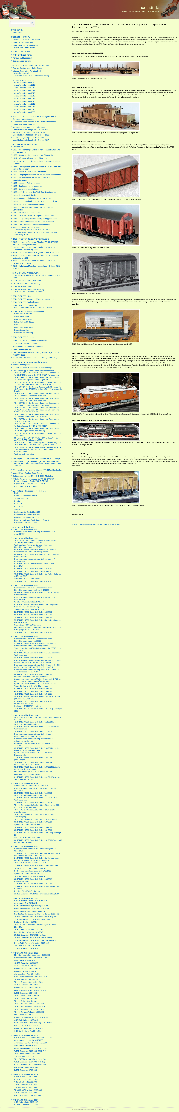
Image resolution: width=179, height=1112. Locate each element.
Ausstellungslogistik (21, 73)
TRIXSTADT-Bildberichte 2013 (25, 783)
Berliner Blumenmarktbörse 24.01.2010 (28, 1028)
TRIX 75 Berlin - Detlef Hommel (25, 998)
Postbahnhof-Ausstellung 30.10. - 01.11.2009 (30, 1048)
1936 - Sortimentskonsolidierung (26, 189)
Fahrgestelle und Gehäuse (24, 322)
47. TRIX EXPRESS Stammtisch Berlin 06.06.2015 (33, 688)
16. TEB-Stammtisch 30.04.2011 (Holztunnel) (30, 935)
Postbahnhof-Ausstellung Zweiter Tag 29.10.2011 (32, 908)
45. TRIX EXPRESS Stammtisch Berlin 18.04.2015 (33, 694)
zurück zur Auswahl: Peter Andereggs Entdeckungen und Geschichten (96, 524)
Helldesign (80, 1109)
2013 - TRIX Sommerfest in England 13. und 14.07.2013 (36, 252)
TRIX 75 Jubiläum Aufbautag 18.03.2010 (29, 1012)
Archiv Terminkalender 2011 (24, 107)
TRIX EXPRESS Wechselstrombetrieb (28, 312)
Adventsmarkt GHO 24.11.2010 (25, 960)
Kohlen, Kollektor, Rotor (23, 319)
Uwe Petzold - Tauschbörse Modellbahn (29, 491)
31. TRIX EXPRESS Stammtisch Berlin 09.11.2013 (33, 802)
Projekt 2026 (17, 30)
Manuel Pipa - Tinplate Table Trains (27, 473)
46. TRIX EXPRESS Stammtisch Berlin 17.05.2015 (33, 691)
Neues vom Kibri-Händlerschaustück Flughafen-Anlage (35, 357)
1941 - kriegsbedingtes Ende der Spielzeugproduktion (35, 219)
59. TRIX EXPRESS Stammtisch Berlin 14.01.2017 (33, 581)
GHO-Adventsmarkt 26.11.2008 (25, 1082)
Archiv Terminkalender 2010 (24, 109)
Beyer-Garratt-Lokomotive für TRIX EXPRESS (31, 484)
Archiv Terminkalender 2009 (24, 112)
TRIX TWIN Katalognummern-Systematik (30, 340)
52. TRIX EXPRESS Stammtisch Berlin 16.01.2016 (33, 632)
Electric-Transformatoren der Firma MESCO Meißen (33, 307)
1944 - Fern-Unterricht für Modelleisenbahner (31, 225)
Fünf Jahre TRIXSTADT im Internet (27, 774)
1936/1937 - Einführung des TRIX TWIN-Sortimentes (34, 192)
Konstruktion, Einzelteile (23, 314)
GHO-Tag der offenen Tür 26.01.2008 (28, 1095)
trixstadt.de (148, 7)
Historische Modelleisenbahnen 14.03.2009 (30, 1064)
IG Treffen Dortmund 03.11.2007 (26, 1105)
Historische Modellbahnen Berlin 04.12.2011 (30, 900)
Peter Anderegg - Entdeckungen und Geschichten (33, 371)
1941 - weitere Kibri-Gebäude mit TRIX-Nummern (33, 222)
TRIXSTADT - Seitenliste (23, 42)
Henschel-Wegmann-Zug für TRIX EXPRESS (31, 481)
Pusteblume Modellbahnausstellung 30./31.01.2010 (33, 1023)
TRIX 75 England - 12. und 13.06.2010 (28, 982)
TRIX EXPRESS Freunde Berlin (26, 45)
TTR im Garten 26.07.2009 (24, 1056)
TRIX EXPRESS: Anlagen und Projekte (29, 362)
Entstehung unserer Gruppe (24, 47)
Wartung (17, 325)
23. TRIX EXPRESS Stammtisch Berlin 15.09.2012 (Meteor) (36, 865)
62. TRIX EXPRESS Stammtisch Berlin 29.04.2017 (33, 568)
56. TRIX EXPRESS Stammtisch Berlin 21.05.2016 (33, 612)
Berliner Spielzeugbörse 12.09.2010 (27, 968)
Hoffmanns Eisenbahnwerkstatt (25, 496)
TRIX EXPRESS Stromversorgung (27, 305)
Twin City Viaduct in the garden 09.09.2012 (30, 868)
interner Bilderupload (21, 365)
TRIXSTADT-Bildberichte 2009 (25, 1035)
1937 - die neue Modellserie (24, 195)
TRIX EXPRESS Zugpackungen (26, 337)
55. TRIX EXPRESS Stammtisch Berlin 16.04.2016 (33, 615)
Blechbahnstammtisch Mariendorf (26, 39)
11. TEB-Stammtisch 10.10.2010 (26, 966)
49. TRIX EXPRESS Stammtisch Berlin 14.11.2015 (33, 658)
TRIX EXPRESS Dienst (22, 286)
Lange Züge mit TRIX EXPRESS (26, 486)
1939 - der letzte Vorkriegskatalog (27, 212)
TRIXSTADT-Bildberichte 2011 (25, 898)
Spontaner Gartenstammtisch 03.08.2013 (29, 825)
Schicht (17, 509)
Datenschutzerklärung (22, 61)
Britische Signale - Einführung (25, 343)
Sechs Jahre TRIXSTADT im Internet (27, 706)
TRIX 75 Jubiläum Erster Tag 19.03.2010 (29, 1009)
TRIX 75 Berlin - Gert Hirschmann (26, 1001)
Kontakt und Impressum (22, 58)
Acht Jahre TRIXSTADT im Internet (27, 579)
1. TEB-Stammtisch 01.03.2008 (25, 1093)
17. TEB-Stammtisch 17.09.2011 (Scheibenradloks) (33, 919)
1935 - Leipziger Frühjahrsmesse (26, 183)
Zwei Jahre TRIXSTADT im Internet (27, 946)
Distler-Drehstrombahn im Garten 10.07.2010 (30, 977)
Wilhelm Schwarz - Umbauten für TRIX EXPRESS (33, 479)
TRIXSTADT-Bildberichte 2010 (25, 953)
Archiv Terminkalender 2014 (24, 98)
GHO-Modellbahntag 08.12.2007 (26, 1102)
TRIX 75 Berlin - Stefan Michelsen (26, 996)
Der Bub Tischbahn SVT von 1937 (27, 280)
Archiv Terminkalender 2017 (24, 90)
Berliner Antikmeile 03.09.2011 (25, 922)
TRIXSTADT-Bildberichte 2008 (25, 1074)
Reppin (17, 501)
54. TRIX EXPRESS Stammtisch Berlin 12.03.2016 (33, 617)
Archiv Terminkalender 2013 (24, 101)
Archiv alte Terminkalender (24, 80)
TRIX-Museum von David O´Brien (26, 979)
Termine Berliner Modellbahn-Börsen (28, 68)
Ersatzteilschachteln (21, 330)
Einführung (18, 493)
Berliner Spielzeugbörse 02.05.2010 (27, 987)
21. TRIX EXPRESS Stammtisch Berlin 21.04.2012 (33, 884)
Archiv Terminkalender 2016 (24, 93)
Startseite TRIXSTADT (21, 37)
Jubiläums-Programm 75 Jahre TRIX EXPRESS (32, 230)
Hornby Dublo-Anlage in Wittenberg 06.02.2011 (31, 943)
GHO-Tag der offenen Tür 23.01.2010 (28, 1031)
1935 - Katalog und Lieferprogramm (27, 186)
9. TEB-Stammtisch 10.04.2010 (25, 993)
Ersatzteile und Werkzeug (23, 333)
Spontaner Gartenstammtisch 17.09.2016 (29, 602)
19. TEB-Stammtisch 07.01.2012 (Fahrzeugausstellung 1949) (36, 894)
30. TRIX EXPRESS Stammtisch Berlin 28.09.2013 (33, 822)
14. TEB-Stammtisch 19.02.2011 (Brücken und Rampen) (35, 940)
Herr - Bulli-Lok (19, 504)
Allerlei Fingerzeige (21, 316)
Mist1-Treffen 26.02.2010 (23, 1015)
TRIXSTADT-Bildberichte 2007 (25, 1100)
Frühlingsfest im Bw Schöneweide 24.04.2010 (31, 990)
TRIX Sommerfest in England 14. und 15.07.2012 (32, 876)
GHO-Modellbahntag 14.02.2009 (26, 1067)
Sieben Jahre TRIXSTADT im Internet (28, 625)
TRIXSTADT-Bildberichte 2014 (25, 715)
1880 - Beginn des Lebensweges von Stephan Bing (34, 155)
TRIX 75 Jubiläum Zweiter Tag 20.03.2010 (29, 1006)
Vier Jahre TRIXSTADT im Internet (27, 837)
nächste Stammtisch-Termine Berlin (27, 71)
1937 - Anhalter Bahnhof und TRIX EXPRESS (32, 198)
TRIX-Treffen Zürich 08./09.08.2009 (27, 1054)
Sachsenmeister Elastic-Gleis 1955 (27, 512)
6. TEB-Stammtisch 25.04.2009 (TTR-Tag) (29, 1062)
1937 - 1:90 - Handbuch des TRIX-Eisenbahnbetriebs (35, 201)
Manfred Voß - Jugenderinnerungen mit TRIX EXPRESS (36, 461)
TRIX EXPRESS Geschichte (24, 144)
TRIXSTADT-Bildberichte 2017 (25, 538)
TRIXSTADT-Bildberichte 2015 (25, 637)
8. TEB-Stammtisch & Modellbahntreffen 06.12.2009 (33, 1037)
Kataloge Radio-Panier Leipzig (25, 523)
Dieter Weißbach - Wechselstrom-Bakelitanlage (32, 368)
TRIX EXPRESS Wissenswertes (26, 273)
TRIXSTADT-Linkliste (21, 52)
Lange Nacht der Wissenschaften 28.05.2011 (30, 932)
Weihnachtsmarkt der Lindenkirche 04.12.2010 (31, 958)
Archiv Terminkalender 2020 (24, 82)
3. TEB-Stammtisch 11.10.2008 (25, 1085)
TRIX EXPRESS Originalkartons (26, 302)
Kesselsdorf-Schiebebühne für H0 (26, 517)
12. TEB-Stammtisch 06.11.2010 (26, 963)
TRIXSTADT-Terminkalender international (30, 65)
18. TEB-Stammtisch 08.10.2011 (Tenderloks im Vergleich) (35, 917)
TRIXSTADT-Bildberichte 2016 (25, 586)
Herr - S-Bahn (19, 506)
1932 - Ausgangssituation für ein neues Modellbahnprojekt (37, 175)
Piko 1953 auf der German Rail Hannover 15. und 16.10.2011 (36, 914)
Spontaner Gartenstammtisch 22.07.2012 (29, 874)
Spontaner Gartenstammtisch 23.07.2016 (29, 609)
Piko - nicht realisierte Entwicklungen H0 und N (31, 520)
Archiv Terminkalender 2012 (24, 104)
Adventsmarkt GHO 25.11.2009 (25, 1045)
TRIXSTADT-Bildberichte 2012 (25, 847)
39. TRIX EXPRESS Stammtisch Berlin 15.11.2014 (33, 731)
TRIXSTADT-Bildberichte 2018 (25, 530)
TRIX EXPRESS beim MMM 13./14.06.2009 (30, 1059)
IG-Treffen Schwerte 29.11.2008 (25, 1079)
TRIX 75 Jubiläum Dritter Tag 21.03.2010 (29, 1004)
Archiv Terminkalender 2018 (24, 88)
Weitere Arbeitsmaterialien (24, 454)
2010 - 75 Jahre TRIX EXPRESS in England (31, 239)
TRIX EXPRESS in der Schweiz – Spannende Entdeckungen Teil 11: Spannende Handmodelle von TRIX (119, 26)
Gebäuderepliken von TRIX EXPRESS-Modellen (33, 476)
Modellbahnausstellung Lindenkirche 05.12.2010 (32, 955)
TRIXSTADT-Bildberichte (22, 527)
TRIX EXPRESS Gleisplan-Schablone (28, 292)
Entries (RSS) (89, 1109)
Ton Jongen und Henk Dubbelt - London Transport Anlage (36, 458)
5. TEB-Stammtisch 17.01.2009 (25, 1070)
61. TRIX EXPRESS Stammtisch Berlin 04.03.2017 (33, 571)
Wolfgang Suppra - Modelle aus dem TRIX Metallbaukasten (37, 470)
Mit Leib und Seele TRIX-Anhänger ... (28, 283)
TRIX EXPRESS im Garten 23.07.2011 (28, 929)
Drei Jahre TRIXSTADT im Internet (27, 891)
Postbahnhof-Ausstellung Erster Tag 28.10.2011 (31, 911)
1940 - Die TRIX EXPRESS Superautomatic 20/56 (33, 216)
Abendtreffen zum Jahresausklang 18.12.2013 (31, 785)
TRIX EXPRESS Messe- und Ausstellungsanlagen (33, 299)
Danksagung (18, 147)
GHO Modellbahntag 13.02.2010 (26, 1020)
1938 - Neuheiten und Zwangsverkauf (28, 204)
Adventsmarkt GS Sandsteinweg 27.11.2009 (30, 1043)
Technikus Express (21, 498)
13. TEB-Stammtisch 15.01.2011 (26, 948)
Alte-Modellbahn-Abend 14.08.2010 (27, 974)
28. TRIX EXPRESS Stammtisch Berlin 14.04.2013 (33, 830)
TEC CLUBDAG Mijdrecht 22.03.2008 (28, 1090)
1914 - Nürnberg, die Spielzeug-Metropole (30, 158)
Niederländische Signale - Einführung (28, 346)
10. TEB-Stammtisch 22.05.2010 (26, 985)
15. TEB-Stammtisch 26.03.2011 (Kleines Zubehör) (33, 938)
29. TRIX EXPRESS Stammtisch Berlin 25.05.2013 (33, 827)
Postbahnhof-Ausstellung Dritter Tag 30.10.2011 (31, 906)
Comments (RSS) (103, 1109)
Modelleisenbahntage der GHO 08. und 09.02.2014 (33, 772)
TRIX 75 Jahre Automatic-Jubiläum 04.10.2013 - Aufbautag (35, 819)
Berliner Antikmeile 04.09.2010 (25, 971)
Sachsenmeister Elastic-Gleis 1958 (27, 515)
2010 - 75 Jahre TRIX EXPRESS (26, 228)
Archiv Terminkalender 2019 (24, 85)
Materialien (17, 32)
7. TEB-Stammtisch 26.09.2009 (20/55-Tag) (30, 1051)
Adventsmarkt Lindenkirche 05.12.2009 (28, 1040)
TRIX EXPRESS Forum (22, 55)
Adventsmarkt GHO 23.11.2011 (25, 903)
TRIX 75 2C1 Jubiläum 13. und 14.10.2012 (30, 863)
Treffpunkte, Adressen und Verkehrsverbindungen (32, 76)
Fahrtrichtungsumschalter (23, 327)
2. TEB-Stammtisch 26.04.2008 (25, 1087)
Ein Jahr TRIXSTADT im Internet (26, 1025)
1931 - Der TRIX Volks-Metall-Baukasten (29, 172)
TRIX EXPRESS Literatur (23, 296)
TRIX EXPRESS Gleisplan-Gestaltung (28, 289)
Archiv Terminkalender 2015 (24, 96)
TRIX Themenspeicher (22, 349)
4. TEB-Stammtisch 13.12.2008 (25, 1076)
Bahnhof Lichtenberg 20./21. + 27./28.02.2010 (31, 1017)
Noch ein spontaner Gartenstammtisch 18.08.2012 (32, 871)
